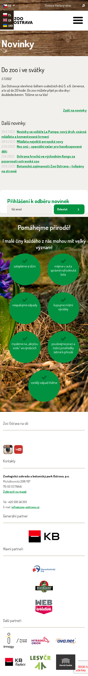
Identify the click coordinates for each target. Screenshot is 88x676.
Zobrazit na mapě (14, 492)
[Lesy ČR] (40, 665)
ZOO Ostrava (17, 21)
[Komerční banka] (44, 537)
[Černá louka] (65, 665)
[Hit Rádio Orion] (40, 643)
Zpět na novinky (75, 110)
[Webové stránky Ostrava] (44, 605)
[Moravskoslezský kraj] (44, 568)
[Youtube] (18, 452)
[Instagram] (8, 452)
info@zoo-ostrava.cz (25, 507)
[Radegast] (44, 586)
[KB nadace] (15, 665)
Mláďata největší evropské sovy (40, 141)
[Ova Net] (65, 643)
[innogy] (15, 643)
